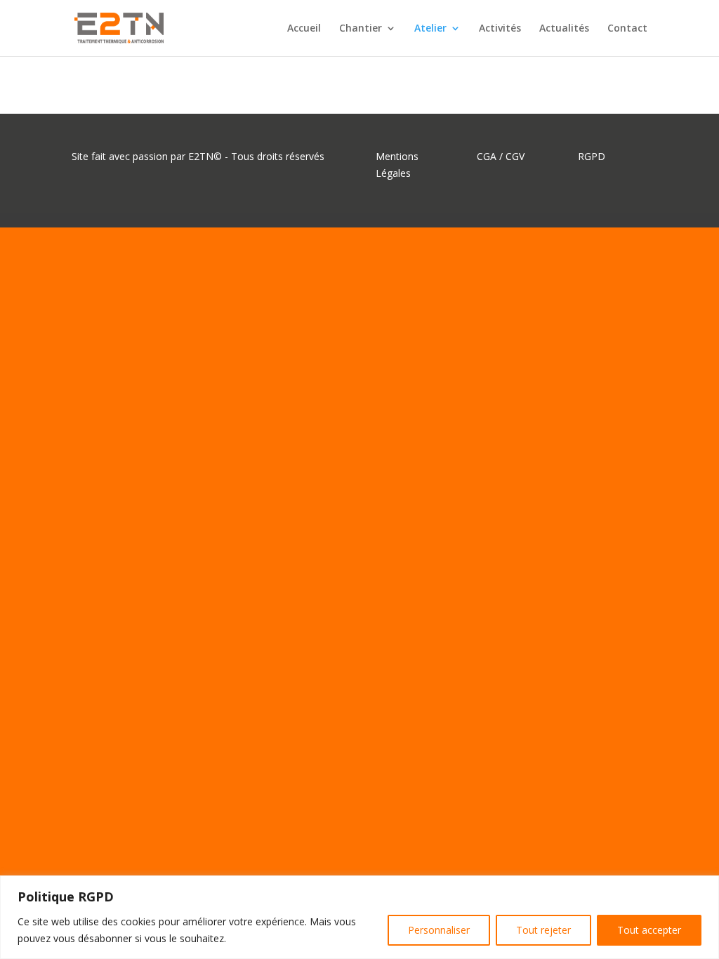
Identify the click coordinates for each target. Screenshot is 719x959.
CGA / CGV (501, 156)
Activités (500, 28)
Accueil (304, 28)
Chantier (360, 28)
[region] (359, 917)
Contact (627, 28)
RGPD (591, 156)
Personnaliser (439, 930)
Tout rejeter (543, 930)
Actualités (564, 28)
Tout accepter (649, 930)
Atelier (430, 28)
